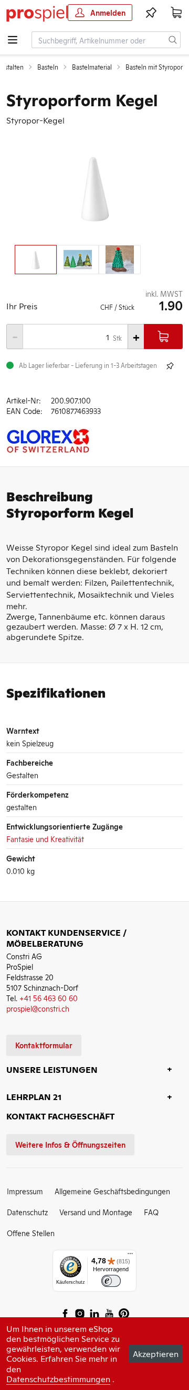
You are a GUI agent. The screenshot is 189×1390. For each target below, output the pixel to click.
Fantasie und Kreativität (45, 839)
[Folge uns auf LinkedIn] (94, 1313)
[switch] (111, 1281)
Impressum (25, 1191)
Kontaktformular (43, 1045)
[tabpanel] (94, 187)
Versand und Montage (95, 1212)
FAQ (151, 1212)
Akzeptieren (155, 1353)
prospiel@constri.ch (37, 1008)
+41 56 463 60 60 (48, 998)
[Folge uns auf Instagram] (79, 1313)
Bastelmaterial (92, 67)
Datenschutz (27, 1212)
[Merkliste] (151, 12)
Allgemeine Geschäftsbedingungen (112, 1191)
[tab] (36, 259)
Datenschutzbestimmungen (58, 1378)
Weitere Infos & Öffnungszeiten (70, 1144)
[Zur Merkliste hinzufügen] (170, 365)
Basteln (47, 67)
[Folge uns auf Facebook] (65, 1313)
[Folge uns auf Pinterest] (124, 1313)
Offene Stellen (31, 1233)
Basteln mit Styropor (154, 67)
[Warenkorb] (176, 12)
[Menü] (130, 1256)
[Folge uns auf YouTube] (109, 1313)
